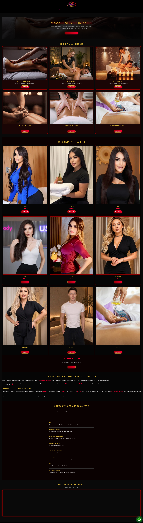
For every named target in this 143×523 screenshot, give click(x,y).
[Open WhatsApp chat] (139, 519)
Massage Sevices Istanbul (84, 9)
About (55, 9)
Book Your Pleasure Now (71, 32)
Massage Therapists (74, 9)
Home (50, 9)
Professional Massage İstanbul (63, 9)
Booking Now (25, 86)
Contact (92, 9)
